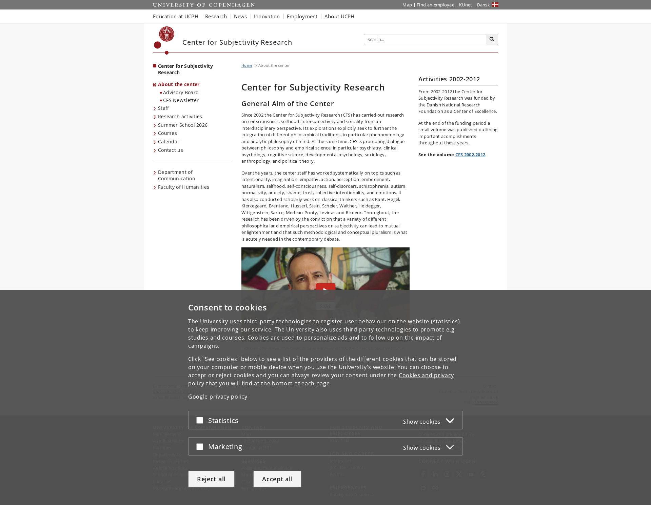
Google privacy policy (218, 396)
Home (246, 65)
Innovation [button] (267, 16)
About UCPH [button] (339, 16)
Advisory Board (181, 92)
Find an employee (435, 5)
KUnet (465, 5)
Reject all (211, 479)
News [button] (240, 16)
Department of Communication (176, 175)
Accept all (277, 479)
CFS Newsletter (181, 100)
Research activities (180, 116)
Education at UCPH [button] (175, 16)
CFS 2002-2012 (470, 155)
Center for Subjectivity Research (185, 69)
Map (407, 5)
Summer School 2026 (183, 125)
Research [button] (216, 16)
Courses (167, 133)
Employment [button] (302, 16)
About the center (179, 84)
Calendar (168, 141)
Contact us (170, 150)
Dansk (483, 5)
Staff (163, 108)
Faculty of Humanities (183, 187)
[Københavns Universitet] (164, 40)
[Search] (492, 39)
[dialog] (325, 397)
